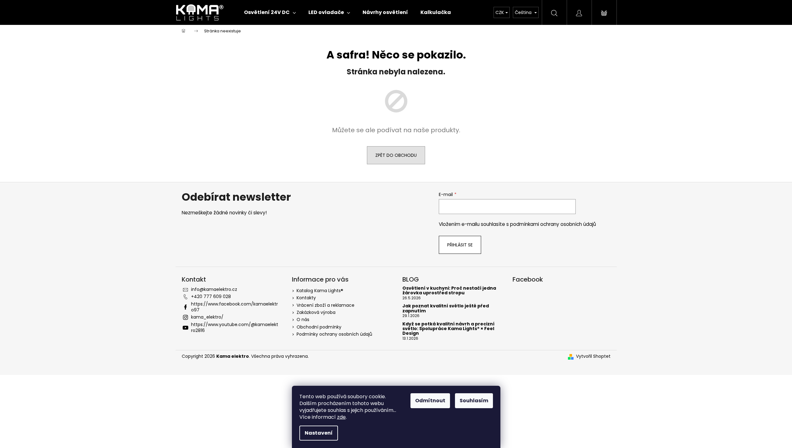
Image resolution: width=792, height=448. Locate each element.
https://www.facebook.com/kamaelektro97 (234, 307)
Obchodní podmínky (319, 327)
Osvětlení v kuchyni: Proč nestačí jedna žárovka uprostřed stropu (449, 291)
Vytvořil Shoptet (593, 356)
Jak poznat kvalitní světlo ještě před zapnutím (445, 308)
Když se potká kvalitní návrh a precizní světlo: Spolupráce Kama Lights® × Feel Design (448, 329)
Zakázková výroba (316, 312)
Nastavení (319, 432)
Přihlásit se (460, 245)
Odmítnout (430, 400)
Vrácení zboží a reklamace (325, 305)
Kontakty (306, 298)
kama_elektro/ (207, 317)
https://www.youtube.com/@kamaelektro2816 (234, 327)
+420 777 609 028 (211, 296)
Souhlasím (474, 400)
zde (341, 417)
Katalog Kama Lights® (320, 290)
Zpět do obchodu (396, 155)
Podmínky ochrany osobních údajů (334, 334)
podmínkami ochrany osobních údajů (553, 224)
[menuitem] (270, 12)
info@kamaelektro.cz (214, 289)
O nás (303, 319)
